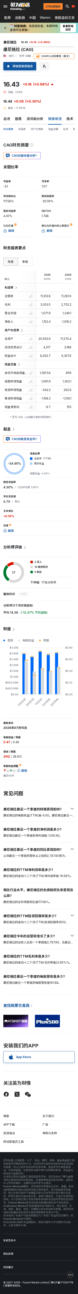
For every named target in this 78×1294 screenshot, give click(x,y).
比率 (65, 129)
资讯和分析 (35, 119)
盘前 (10, 107)
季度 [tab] (25, 261)
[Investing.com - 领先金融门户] (20, 6)
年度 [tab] (11, 261)
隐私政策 (8, 1253)
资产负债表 (37, 129)
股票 (7, 17)
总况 (6, 119)
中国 (32, 17)
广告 (45, 1124)
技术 (70, 119)
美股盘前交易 (65, 17)
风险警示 (8, 1267)
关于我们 (48, 1116)
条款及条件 (9, 1240)
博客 (6, 1116)
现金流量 (53, 129)
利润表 (22, 129)
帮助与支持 (49, 1133)
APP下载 (9, 1124)
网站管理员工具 (13, 1141)
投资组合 (9, 1133)
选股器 (20, 17)
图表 (18, 119)
